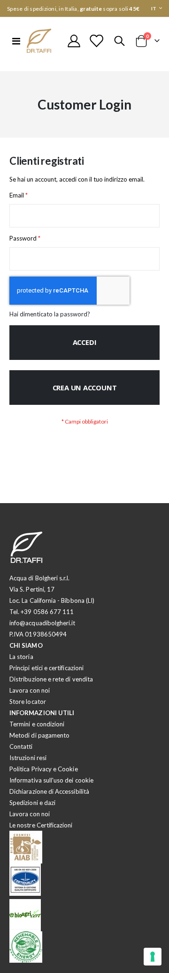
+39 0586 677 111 (47, 611)
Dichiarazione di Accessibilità (49, 791)
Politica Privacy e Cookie (43, 769)
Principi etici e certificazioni (46, 668)
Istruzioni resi (27, 757)
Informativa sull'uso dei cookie (51, 780)
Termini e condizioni (36, 724)
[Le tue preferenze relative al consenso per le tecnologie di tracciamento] (152, 957)
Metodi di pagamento (39, 735)
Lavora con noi (29, 690)
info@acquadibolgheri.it (42, 623)
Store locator (27, 701)
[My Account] (74, 41)
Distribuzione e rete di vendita (51, 679)
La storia (21, 656)
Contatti (21, 746)
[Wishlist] (96, 41)
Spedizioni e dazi (32, 802)
